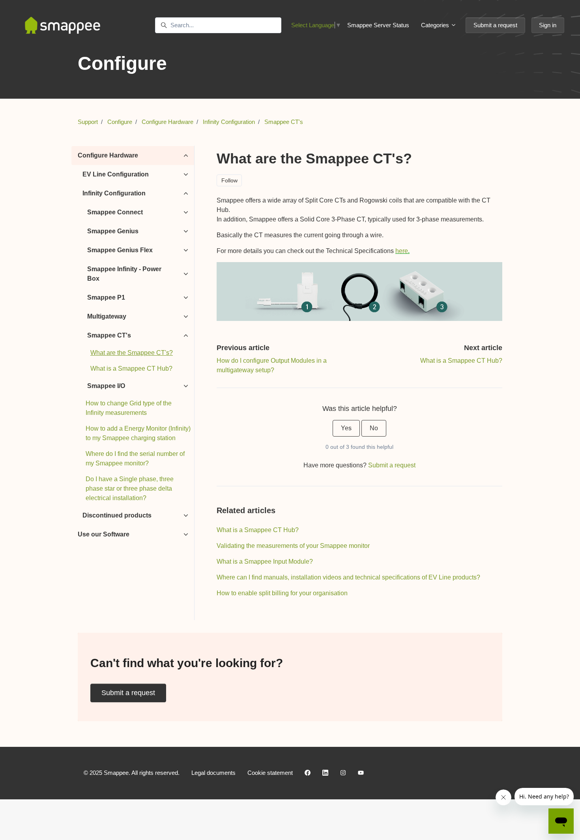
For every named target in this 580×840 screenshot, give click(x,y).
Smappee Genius (112, 231)
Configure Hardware (167, 121)
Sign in (547, 25)
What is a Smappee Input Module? (265, 561)
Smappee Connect (115, 212)
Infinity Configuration (229, 121)
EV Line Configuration (115, 174)
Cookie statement (270, 772)
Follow (229, 180)
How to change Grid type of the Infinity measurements (129, 408)
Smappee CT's (283, 121)
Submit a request (495, 25)
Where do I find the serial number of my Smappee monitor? (135, 458)
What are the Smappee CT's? (131, 352)
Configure (119, 121)
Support (88, 121)
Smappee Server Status (378, 25)
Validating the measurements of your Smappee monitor (293, 545)
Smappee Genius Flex (120, 250)
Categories (436, 25)
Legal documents (213, 772)
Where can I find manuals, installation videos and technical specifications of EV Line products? (348, 577)
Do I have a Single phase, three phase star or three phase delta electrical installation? (130, 488)
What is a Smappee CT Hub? (461, 360)
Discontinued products (117, 515)
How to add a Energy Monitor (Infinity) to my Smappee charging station (138, 433)
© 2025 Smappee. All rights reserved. (132, 772)
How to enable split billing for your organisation (282, 593)
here (401, 251)
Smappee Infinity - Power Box (124, 274)
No (374, 428)
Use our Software (103, 534)
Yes (346, 428)
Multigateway (106, 316)
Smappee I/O (106, 385)
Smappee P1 (106, 297)
